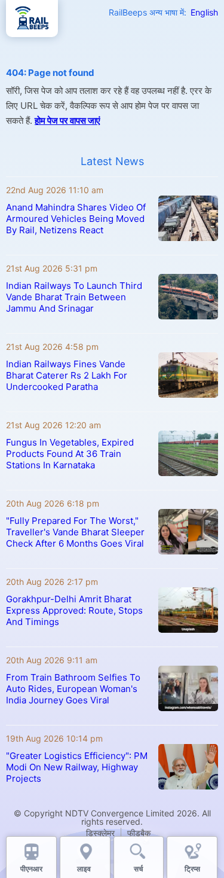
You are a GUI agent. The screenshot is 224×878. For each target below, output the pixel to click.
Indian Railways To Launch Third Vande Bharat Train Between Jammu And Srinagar (74, 297)
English (204, 12)
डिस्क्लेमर (100, 833)
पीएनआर (31, 868)
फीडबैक (139, 833)
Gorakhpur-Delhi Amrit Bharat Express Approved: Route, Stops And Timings (74, 610)
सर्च (138, 868)
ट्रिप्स (192, 868)
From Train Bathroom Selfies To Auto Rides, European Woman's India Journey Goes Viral (73, 689)
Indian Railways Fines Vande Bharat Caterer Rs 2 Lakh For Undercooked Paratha (66, 375)
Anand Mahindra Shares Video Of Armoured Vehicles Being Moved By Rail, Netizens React (76, 219)
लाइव (85, 868)
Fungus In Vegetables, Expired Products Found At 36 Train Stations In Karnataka (70, 454)
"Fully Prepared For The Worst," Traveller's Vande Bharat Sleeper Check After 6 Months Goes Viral (75, 532)
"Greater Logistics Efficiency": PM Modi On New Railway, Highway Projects (77, 767)
